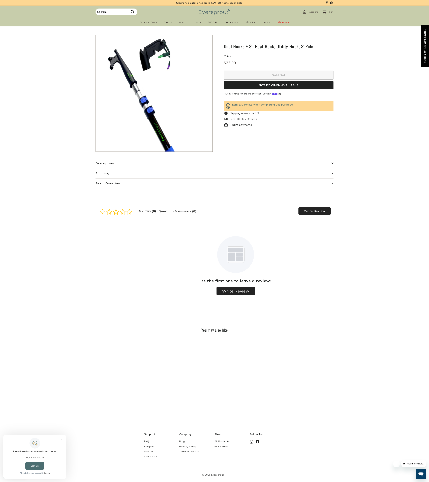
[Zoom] (154, 93)
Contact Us (151, 456)
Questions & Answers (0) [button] (177, 211)
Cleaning (251, 22)
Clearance (284, 22)
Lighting (266, 22)
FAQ (146, 441)
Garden (183, 22)
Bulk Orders (221, 446)
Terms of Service (189, 451)
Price (227, 56)
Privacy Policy (187, 446)
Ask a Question (108, 183)
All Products (221, 441)
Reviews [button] (147, 211)
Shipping (102, 173)
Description (105, 163)
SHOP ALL (213, 22)
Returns (148, 451)
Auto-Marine (232, 22)
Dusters (168, 22)
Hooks (197, 22)
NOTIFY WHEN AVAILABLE (278, 85)
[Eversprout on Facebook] (257, 442)
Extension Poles (148, 22)
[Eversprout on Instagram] (251, 442)
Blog (182, 441)
